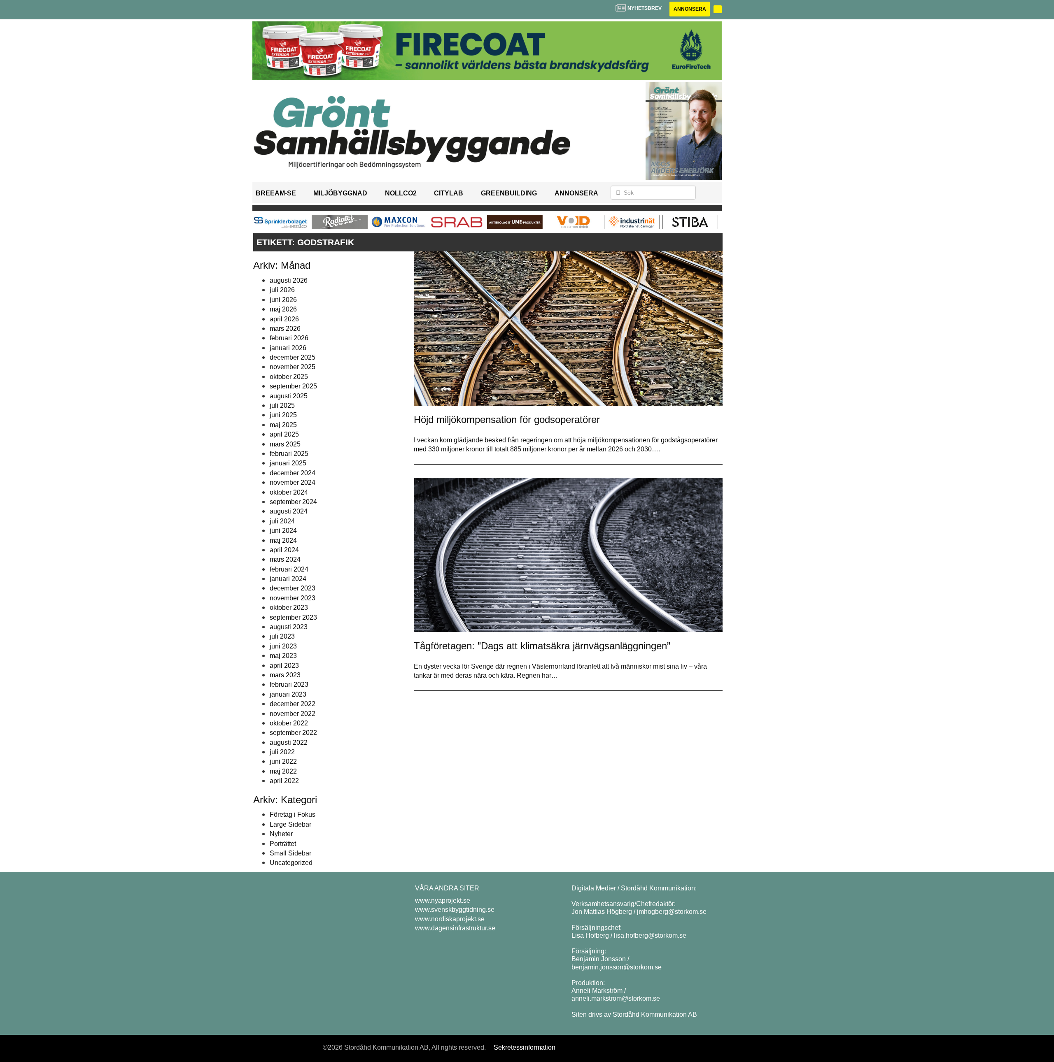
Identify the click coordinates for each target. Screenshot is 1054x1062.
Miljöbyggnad (340, 193)
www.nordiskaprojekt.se (450, 919)
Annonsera (690, 9)
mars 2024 (285, 559)
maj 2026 (283, 309)
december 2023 (292, 588)
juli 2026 (282, 289)
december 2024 (292, 472)
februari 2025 (289, 453)
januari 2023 (288, 694)
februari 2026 (289, 338)
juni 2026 (283, 299)
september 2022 (293, 732)
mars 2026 (285, 328)
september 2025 (293, 386)
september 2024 (293, 501)
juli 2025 (282, 405)
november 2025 (292, 366)
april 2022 (284, 780)
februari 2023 (289, 684)
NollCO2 (401, 193)
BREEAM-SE (276, 193)
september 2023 (293, 617)
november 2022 (292, 713)
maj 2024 (283, 540)
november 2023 (292, 598)
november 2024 (292, 482)
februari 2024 (289, 569)
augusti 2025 (289, 396)
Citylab (448, 193)
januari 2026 (288, 347)
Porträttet (283, 843)
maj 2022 (283, 771)
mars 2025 (285, 444)
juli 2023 (282, 636)
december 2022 (292, 703)
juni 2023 (283, 646)
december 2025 (292, 357)
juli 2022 (282, 751)
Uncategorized (291, 862)
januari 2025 (288, 463)
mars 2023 (285, 675)
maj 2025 (283, 424)
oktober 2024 (289, 492)
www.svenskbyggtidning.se (454, 909)
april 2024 (284, 549)
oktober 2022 (289, 723)
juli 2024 (282, 521)
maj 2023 (283, 655)
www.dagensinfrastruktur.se (455, 928)
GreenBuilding (509, 193)
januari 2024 (288, 578)
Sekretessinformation (524, 1047)
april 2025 (284, 434)
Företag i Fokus (292, 814)
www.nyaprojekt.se (442, 900)
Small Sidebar (290, 853)
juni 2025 (283, 414)
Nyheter (281, 833)
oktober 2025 (289, 376)
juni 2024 (283, 530)
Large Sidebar (290, 824)
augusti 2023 (289, 626)
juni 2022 (283, 761)
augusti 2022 (289, 742)
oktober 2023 (289, 607)
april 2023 (284, 665)
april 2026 (284, 319)
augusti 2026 (289, 280)
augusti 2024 (289, 511)
